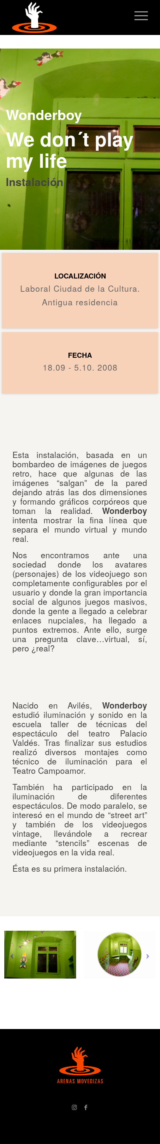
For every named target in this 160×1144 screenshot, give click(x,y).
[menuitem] (137, 15)
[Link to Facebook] (86, 1107)
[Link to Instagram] (74, 1107)
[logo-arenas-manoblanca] (66, 17)
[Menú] (137, 15)
